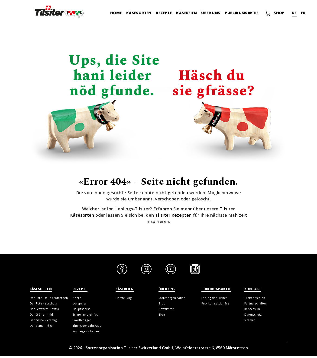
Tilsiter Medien (254, 298)
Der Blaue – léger (42, 326)
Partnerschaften (255, 303)
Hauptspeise (81, 309)
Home (116, 12)
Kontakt (252, 289)
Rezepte (164, 12)
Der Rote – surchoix (43, 303)
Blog (161, 315)
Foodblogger (82, 320)
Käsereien (186, 12)
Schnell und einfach (86, 315)
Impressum (252, 309)
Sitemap (250, 320)
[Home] (59, 11)
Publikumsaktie (242, 12)
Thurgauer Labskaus (87, 326)
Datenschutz (253, 315)
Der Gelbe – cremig (43, 320)
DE (294, 12)
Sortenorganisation (171, 298)
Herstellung (124, 298)
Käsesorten (139, 12)
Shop (279, 12)
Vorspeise (80, 303)
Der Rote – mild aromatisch (49, 298)
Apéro (77, 298)
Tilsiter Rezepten (173, 215)
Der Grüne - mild (41, 315)
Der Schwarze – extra (44, 309)
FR (303, 12)
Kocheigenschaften (86, 331)
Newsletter (166, 309)
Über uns (210, 12)
